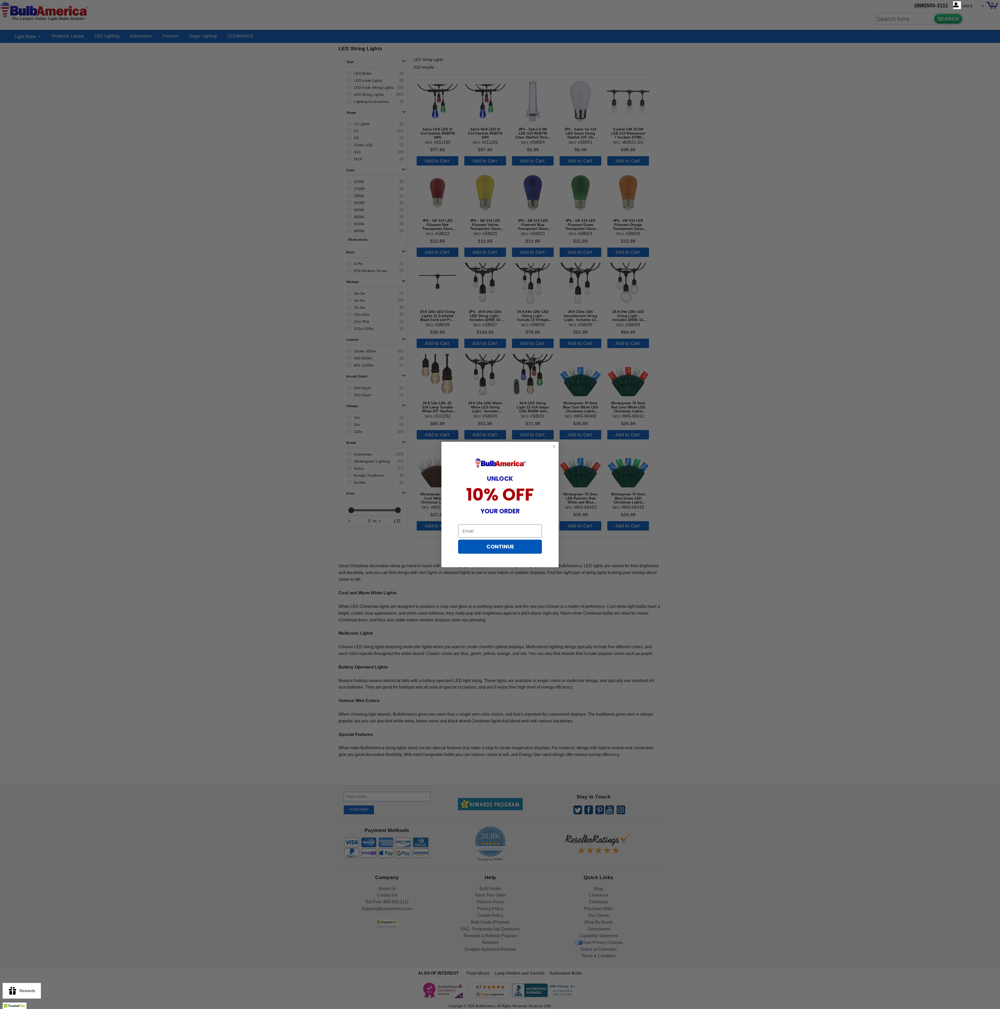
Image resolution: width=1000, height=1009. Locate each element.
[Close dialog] (554, 446)
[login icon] (957, 5)
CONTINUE (500, 546)
